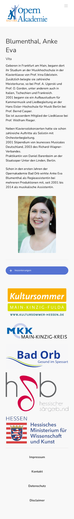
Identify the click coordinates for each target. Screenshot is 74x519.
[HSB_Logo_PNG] (37, 374)
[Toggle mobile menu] (66, 6)
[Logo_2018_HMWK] (37, 417)
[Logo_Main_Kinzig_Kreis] (37, 323)
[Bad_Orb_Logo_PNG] (37, 345)
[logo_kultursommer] (37, 288)
